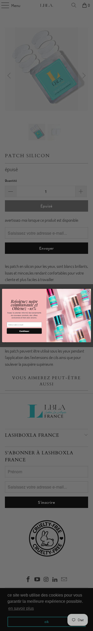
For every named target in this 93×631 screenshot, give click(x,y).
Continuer (24, 331)
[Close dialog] (88, 291)
